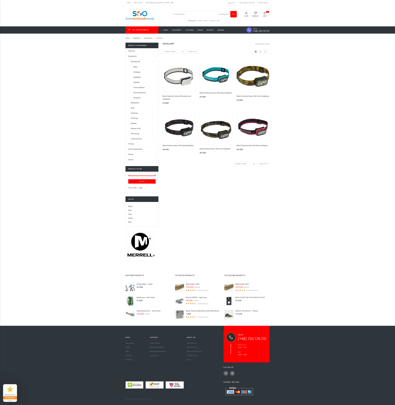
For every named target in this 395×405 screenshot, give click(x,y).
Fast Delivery (192, 343)
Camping (134, 113)
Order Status (155, 343)
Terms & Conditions (194, 351)
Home (165, 30)
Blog (188, 360)
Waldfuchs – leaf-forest (146, 297)
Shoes (130, 154)
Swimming (135, 134)
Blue (130, 210)
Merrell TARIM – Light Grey (196, 297)
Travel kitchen (136, 139)
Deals (129, 3)
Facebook (226, 373)
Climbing (134, 118)
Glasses (134, 123)
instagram (232, 373)
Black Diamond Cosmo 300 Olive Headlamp (253, 96)
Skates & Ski (136, 129)
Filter (142, 181)
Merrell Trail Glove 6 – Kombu (246, 311)
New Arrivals (138, 3)
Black (130, 206)
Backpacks (135, 103)
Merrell (206, 20)
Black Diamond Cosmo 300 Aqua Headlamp (216, 93)
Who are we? (192, 347)
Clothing (131, 51)
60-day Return (263, 3)
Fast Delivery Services (247, 3)
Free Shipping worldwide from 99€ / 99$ (159, 3)
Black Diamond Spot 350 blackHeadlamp (178, 146)
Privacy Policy (192, 355)
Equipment (136, 38)
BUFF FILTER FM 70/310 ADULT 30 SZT (250, 297)
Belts (135, 67)
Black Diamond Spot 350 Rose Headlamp (252, 146)
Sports (131, 160)
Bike (218, 20)
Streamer (137, 98)
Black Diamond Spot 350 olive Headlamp (215, 149)
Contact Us (154, 355)
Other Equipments (135, 149)
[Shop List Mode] (265, 52)
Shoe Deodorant (139, 93)
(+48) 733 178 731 (261, 31)
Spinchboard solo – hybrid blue (148, 311)
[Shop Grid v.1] (256, 52)
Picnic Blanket (139, 88)
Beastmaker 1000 (192, 284)
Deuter (200, 20)
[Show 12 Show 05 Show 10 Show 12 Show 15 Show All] (192, 51)
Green (130, 218)
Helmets (136, 82)
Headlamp (137, 77)
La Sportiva (212, 20)
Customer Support (157, 347)
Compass (136, 72)
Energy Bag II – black (145, 284)
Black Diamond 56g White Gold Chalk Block (202, 311)
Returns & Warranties (158, 351)
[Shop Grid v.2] (260, 52)
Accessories (148, 38)
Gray (130, 214)
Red (129, 222)
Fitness (131, 144)
